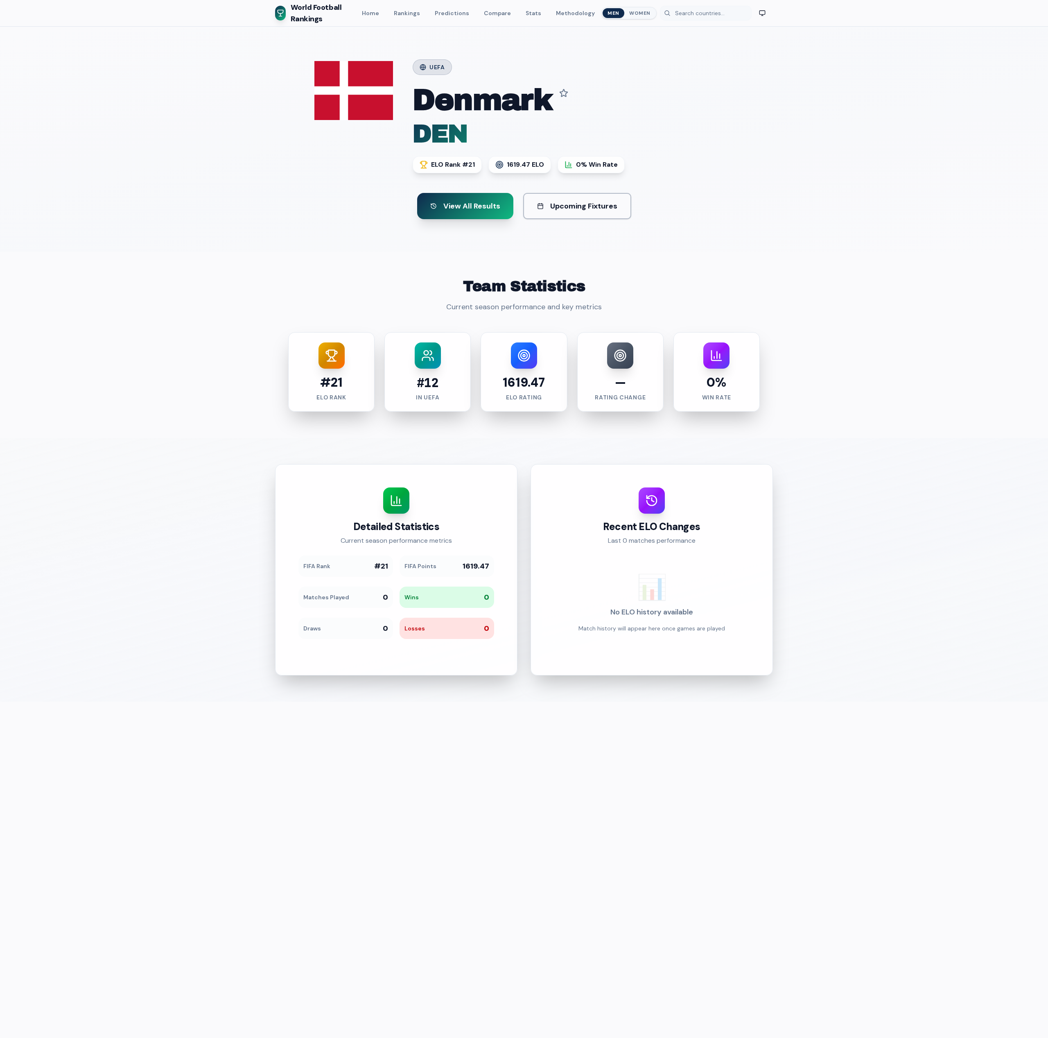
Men (613, 13)
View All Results (471, 206)
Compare (497, 13)
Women (639, 13)
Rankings (407, 13)
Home (370, 13)
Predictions (452, 13)
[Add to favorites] (564, 93)
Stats (533, 13)
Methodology (575, 13)
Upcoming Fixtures (583, 206)
